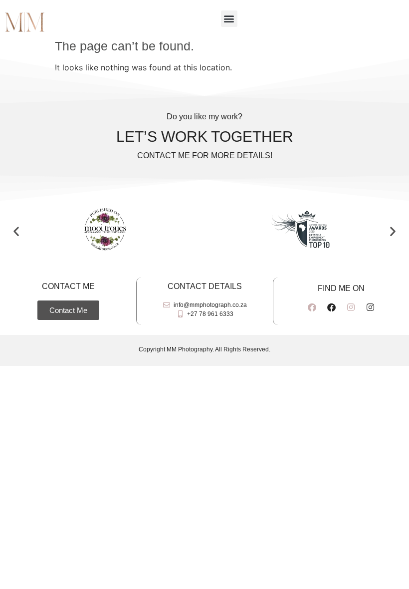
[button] (229, 18)
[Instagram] (350, 306)
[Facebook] (311, 306)
